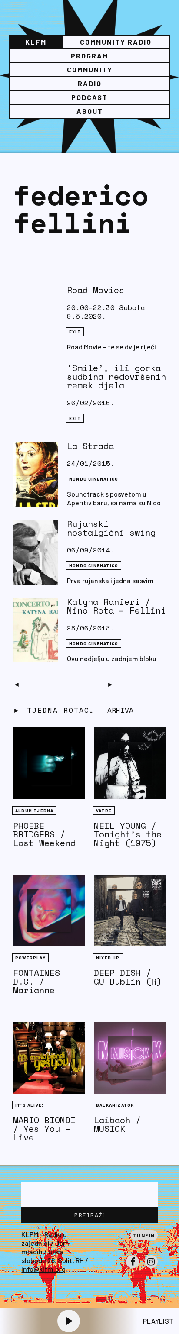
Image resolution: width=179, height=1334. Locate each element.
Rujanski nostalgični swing (111, 528)
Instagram (151, 1267)
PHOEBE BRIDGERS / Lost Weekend (44, 834)
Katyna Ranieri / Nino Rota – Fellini (116, 606)
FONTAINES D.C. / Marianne (36, 981)
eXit (75, 331)
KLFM (35, 42)
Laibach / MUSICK (117, 1124)
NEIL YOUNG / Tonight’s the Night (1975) (128, 834)
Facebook (132, 1267)
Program (89, 56)
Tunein (144, 1235)
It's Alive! (29, 1105)
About (89, 111)
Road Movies (95, 290)
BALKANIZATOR (115, 1105)
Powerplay (30, 957)
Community (90, 69)
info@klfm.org (43, 1269)
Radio (90, 83)
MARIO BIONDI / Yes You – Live (44, 1128)
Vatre (104, 810)
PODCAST (89, 97)
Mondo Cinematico (93, 478)
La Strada (90, 445)
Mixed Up (108, 957)
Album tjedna (34, 810)
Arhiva (120, 710)
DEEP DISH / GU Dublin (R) (128, 977)
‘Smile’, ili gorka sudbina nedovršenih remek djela (116, 376)
